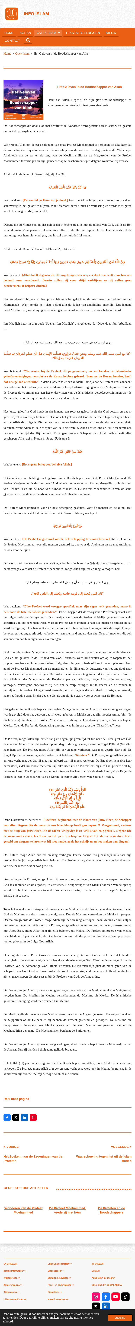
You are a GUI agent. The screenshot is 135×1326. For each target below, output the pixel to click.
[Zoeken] (28, 40)
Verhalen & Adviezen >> (59, 1278)
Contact (95, 1271)
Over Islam (22, 53)
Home (7, 53)
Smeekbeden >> (56, 1271)
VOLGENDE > (121, 1147)
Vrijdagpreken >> (12, 1278)
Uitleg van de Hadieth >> (60, 1264)
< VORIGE (11, 1147)
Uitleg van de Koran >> (15, 1299)
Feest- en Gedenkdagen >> (61, 1285)
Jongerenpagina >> (13, 1285)
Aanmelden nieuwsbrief (103, 1278)
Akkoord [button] (120, 1317)
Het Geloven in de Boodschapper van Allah (61, 53)
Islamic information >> (15, 1271)
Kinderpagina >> (12, 1292)
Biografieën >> (55, 1292)
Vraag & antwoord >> (58, 1299)
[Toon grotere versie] (23, 100)
